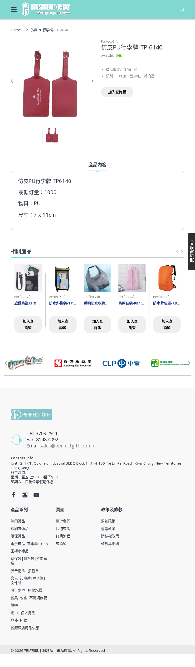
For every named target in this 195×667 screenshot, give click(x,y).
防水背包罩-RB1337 (167, 303)
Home (16, 29)
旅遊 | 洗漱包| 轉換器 (137, 76)
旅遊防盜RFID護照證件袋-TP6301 (28, 303)
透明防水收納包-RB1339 (97, 303)
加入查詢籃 (117, 91)
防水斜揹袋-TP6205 (63, 303)
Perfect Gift (109, 41)
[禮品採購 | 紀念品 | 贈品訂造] (46, 9)
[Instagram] (25, 496)
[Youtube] (36, 496)
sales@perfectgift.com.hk (68, 445)
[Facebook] (13, 496)
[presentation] (177, 251)
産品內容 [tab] (97, 165)
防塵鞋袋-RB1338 (132, 303)
